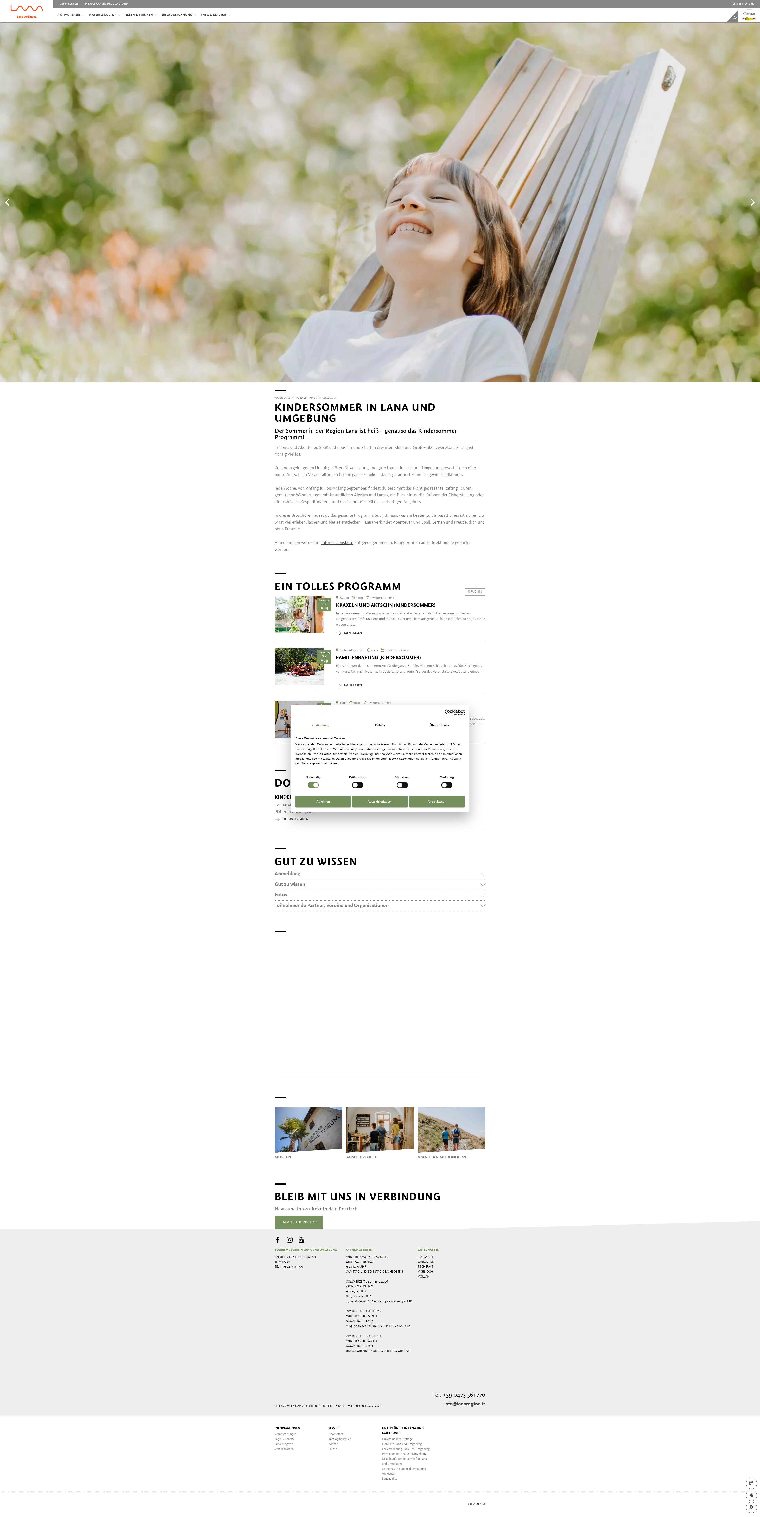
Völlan (423, 1276)
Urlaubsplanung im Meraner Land (106, 4)
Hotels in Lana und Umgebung (402, 1444)
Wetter (333, 1444)
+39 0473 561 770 (292, 1266)
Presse (332, 1449)
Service (334, 1428)
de (734, 4)
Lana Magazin (284, 1444)
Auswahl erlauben (380, 801)
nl (752, 4)
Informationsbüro (337, 543)
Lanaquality (389, 1478)
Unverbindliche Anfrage (397, 1439)
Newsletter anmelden (300, 1222)
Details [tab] (380, 725)
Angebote (388, 1473)
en (746, 4)
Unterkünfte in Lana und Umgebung (403, 1431)
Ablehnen (323, 801)
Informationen (287, 1428)
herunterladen (295, 819)
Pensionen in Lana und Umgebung (404, 1454)
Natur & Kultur (103, 15)
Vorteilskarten (284, 1449)
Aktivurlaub (68, 15)
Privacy (339, 1406)
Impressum (353, 1406)
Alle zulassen (437, 801)
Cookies (327, 1406)
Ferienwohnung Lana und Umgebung (406, 1449)
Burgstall (426, 1257)
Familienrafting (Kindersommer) (378, 657)
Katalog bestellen (339, 1439)
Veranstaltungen (285, 1434)
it (740, 4)
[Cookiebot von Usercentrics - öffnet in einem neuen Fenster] (447, 712)
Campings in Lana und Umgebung (404, 1468)
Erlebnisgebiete (68, 4)
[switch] (357, 785)
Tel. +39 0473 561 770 (458, 1395)
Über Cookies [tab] (439, 725)
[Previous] (8, 202)
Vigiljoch (425, 1271)
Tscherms (425, 1266)
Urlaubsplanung (177, 15)
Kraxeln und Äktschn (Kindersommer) (385, 605)
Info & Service (213, 15)
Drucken (475, 591)
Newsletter (335, 1434)
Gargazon (426, 1262)
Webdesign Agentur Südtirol (279, 1504)
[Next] (752, 202)
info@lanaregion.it (464, 1404)
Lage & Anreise (285, 1439)
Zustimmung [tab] (321, 725)
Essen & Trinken (139, 15)
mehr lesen (353, 633)
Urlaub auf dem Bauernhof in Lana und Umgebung (404, 1461)
